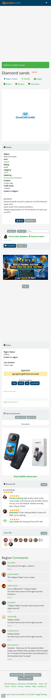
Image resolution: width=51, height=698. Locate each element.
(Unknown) (13, 512)
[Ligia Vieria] (31, 540)
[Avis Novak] (16, 540)
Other (6, 172)
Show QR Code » (16, 675)
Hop (14, 383)
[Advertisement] (25, 33)
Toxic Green (14, 521)
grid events (31, 417)
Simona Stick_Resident (13, 178)
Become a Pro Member (28, 684)
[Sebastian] (26, 540)
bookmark (30, 221)
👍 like (19, 221)
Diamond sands (37, 236)
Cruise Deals (20, 694)
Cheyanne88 (11, 617)
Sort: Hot (21, 231)
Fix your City (9, 694)
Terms (13, 686)
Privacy (20, 686)
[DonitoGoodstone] (41, 540)
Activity (26, 79)
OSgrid (6, 162)
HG (27, 383)
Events (8, 84)
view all (43, 484)
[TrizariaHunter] (11, 540)
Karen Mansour (12, 645)
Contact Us (41, 686)
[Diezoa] (11, 544)
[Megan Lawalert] (21, 540)
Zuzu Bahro (11, 563)
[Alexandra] (6, 544)
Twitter (28, 686)
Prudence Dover (13, 631)
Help (34, 686)
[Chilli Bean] (6, 540)
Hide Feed (11, 231)
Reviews (20, 84)
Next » (25, 286)
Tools (41, 684)
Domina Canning (16, 498)
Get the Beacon (10, 684)
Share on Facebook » (33, 675)
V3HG (21, 383)
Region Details (11, 79)
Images (39, 79)
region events (20, 417)
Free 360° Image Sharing (37, 694)
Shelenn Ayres (12, 586)
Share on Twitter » (25, 678)
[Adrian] (36, 540)
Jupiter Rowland (13, 574)
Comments (34, 84)
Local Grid (34, 383)
